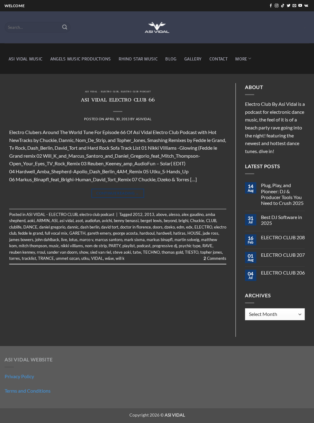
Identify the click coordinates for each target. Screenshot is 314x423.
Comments (215, 258)
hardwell (163, 233)
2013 (149, 214)
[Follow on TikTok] (283, 6)
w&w (109, 258)
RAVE (207, 245)
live (64, 239)
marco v (86, 239)
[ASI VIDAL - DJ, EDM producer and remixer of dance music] (157, 27)
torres (14, 258)
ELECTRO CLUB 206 (283, 272)
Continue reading (117, 193)
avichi (107, 220)
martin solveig (186, 239)
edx (189, 227)
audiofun (92, 220)
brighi (183, 220)
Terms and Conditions (28, 391)
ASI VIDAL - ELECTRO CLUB (102, 92)
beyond (170, 220)
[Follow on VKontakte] (306, 6)
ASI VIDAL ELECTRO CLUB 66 (118, 100)
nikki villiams (72, 245)
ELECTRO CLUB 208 (283, 237)
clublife (15, 227)
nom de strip (96, 245)
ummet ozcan (67, 258)
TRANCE (46, 258)
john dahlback (47, 239)
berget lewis (151, 220)
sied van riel (100, 252)
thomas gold (172, 252)
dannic (72, 227)
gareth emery (99, 233)
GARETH (77, 233)
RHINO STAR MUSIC (138, 59)
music (54, 245)
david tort (109, 227)
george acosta (125, 233)
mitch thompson (33, 245)
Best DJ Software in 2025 (281, 220)
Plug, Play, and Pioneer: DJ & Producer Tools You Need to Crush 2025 (282, 194)
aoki (31, 220)
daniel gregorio (52, 227)
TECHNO (151, 252)
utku (85, 258)
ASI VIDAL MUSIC (25, 59)
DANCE (30, 227)
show (83, 252)
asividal (143, 119)
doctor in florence (135, 227)
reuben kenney (22, 252)
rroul (41, 252)
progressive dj (164, 245)
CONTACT (218, 59)
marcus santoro (108, 239)
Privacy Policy (19, 376)
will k (120, 258)
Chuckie (197, 220)
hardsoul (147, 233)
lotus (73, 239)
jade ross (210, 233)
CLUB (211, 220)
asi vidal (66, 220)
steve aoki (122, 252)
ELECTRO (203, 227)
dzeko (169, 227)
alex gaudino (193, 214)
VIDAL (97, 258)
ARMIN (43, 220)
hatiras (179, 233)
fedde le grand (30, 233)
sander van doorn (62, 252)
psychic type (190, 245)
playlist (128, 245)
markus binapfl (160, 239)
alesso (174, 214)
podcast (144, 245)
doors (158, 227)
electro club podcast (136, 92)
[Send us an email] (294, 6)
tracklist (29, 258)
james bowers (21, 239)
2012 (138, 214)
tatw (137, 252)
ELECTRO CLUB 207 (283, 255)
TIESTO (191, 252)
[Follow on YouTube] (300, 6)
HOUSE (194, 233)
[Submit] (65, 27)
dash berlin (89, 227)
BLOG (170, 59)
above (161, 214)
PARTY (115, 245)
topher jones (211, 252)
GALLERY (192, 59)
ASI (55, 220)
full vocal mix (56, 233)
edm (180, 227)
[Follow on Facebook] (271, 6)
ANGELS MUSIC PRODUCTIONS (80, 59)
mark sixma (134, 239)
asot (79, 220)
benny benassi (126, 220)
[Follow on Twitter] (288, 6)
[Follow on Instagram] (276, 6)
